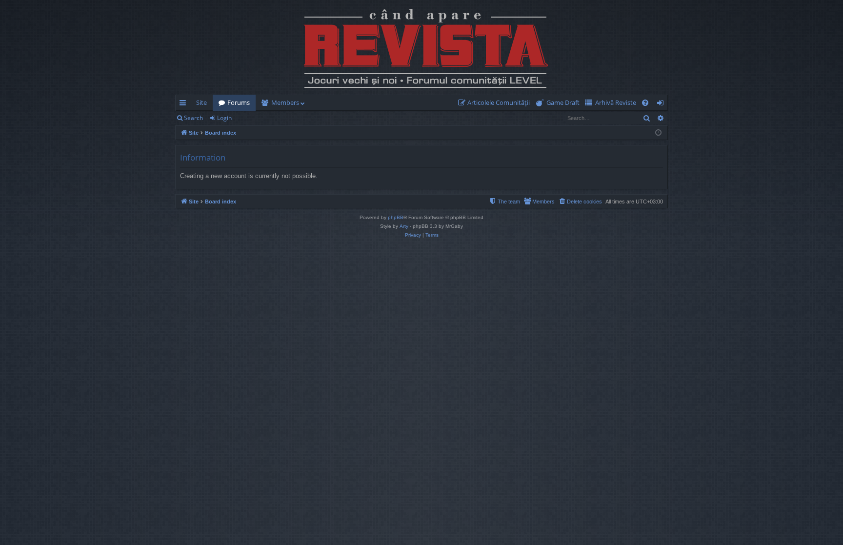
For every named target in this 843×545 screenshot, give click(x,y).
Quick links (184, 104)
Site (201, 102)
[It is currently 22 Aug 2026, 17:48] (658, 133)
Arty (404, 226)
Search (193, 118)
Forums (238, 102)
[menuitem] (496, 103)
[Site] (421, 47)
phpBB (395, 217)
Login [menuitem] (662, 104)
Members (285, 102)
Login (224, 118)
